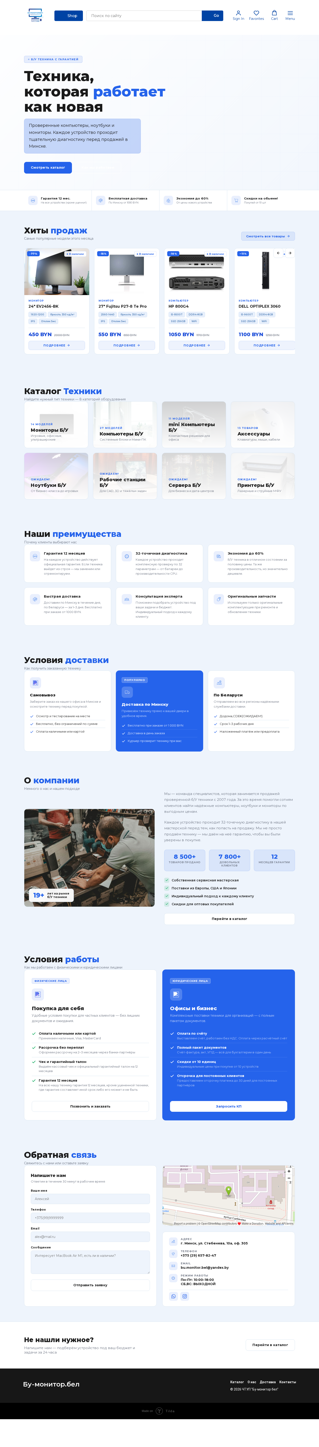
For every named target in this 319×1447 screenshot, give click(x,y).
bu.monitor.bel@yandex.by (205, 1267)
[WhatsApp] (173, 1296)
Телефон (38, 1209)
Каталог (237, 1382)
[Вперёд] (290, 253)
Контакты (287, 1382)
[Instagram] (184, 1296)
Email (35, 1228)
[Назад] (278, 253)
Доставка (268, 1382)
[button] (238, 15)
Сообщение (41, 1247)
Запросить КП (228, 1106)
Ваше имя (39, 1190)
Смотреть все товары (265, 236)
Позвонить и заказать (90, 1106)
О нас (252, 1382)
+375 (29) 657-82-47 (198, 1255)
